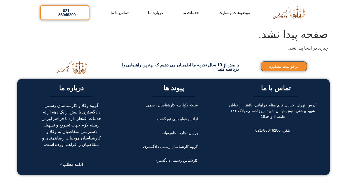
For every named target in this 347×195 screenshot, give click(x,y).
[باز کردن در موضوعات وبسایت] (215, 13)
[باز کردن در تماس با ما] (107, 13)
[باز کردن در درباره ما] (145, 13)
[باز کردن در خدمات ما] (179, 13)
